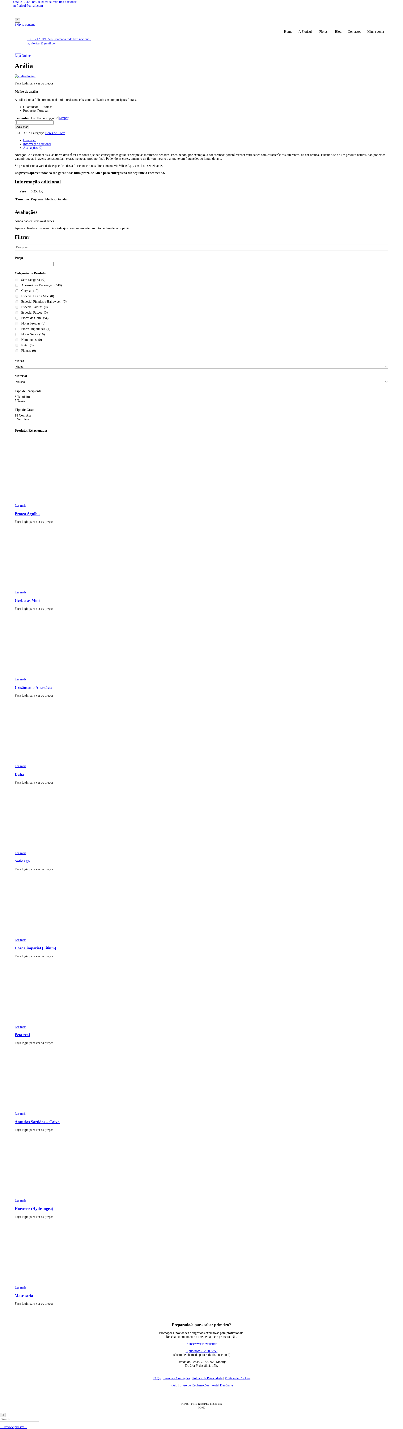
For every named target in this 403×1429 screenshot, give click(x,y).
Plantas (28, 350)
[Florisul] (37, 16)
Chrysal (29, 290)
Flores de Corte (55, 133)
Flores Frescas (33, 323)
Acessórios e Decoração (41, 285)
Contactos (354, 31)
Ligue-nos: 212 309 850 (201, 1351)
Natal (27, 345)
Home (288, 31)
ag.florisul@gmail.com (28, 5)
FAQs (157, 1378)
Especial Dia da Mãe (37, 296)
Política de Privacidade (207, 1378)
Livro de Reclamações (194, 1385)
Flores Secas (33, 334)
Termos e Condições (176, 1378)
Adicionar (22, 126)
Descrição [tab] (29, 140)
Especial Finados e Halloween (44, 301)
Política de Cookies (237, 1378)
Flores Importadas (35, 329)
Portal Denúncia (222, 1385)
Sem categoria (33, 280)
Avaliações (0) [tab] (32, 147)
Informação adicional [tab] (37, 144)
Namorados (31, 339)
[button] (23, 55)
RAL (173, 1385)
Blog (338, 31)
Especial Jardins (34, 307)
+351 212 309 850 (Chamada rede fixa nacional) (45, 2)
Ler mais (20, 505)
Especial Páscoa (34, 312)
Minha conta (375, 31)
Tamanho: (22, 118)
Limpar (63, 118)
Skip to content (25, 24)
